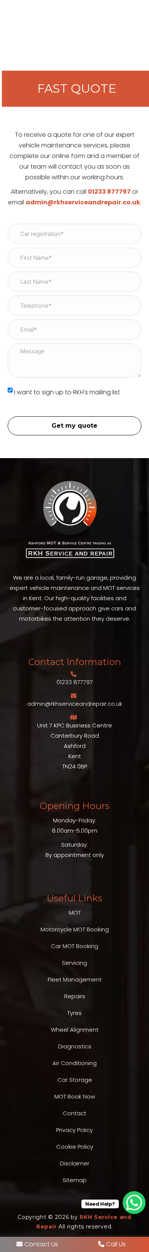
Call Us (116, 1244)
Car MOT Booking (74, 946)
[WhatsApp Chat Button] (134, 1202)
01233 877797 (109, 191)
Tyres (74, 1013)
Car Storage (74, 1080)
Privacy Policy (74, 1130)
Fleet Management (75, 979)
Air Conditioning (74, 1063)
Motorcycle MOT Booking (74, 929)
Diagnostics (74, 1046)
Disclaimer (74, 1163)
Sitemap (75, 1180)
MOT (75, 913)
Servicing (74, 963)
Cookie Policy (74, 1147)
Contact (74, 1113)
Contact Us (41, 1244)
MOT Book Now (74, 1096)
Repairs (74, 996)
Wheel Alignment (75, 1030)
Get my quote (74, 425)
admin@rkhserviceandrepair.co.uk (83, 202)
